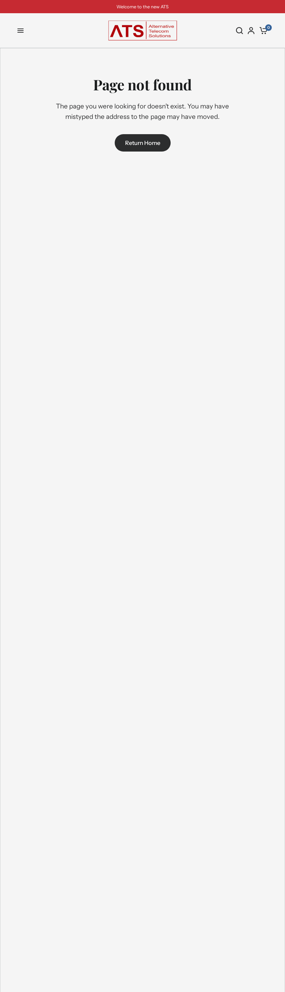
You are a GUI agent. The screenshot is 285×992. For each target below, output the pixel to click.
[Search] (239, 30)
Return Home (142, 142)
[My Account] (251, 30)
